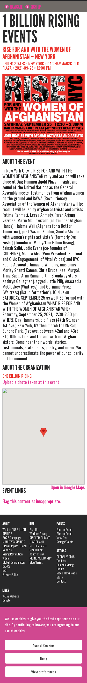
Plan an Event (64, 533)
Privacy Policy (10, 574)
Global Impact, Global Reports (14, 547)
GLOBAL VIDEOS (65, 556)
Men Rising (35, 550)
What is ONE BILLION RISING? (14, 531)
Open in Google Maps (68, 487)
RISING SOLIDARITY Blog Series (40, 560)
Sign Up (35, 7)
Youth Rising (36, 554)
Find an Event (64, 529)
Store (60, 577)
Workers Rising (38, 533)
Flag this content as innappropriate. (31, 501)
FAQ (4, 570)
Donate (6, 600)
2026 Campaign (11, 537)
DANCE (6, 566)
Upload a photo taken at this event (30, 382)
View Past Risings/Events (65, 539)
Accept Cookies (43, 645)
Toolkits (61, 560)
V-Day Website (10, 596)
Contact (61, 581)
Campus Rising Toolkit (65, 566)
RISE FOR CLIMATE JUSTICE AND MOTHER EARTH (39, 541)
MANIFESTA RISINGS (13, 541)
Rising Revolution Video (12, 556)
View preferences (43, 671)
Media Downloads (67, 573)
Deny (43, 658)
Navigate (15, 7)
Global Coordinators (13, 562)
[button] (43, 432)
